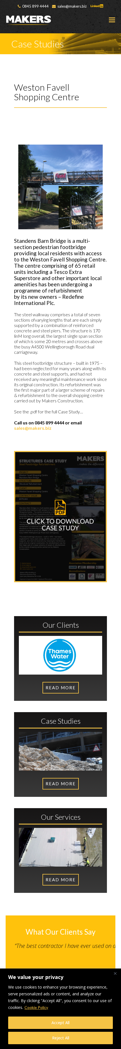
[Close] (115, 973)
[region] (60, 1009)
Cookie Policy (36, 1007)
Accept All (60, 1022)
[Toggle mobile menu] (112, 20)
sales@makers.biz (32, 428)
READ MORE (61, 879)
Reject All (60, 1038)
